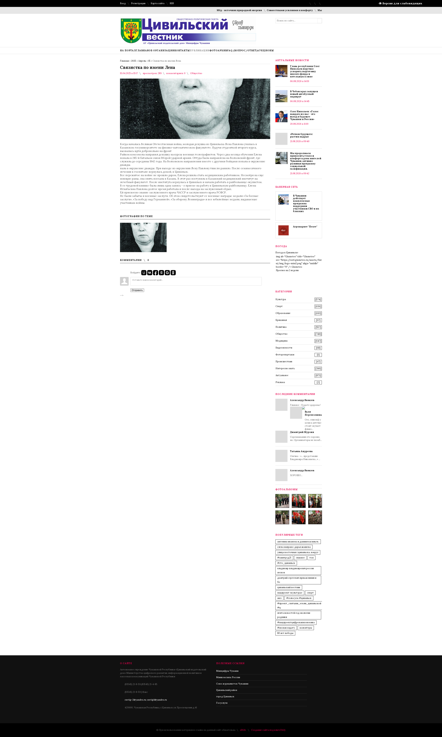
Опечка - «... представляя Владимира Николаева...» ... (305, 455)
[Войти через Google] (167, 272)
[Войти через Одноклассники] (173, 272)
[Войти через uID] (143, 272)
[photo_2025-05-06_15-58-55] (315, 517)
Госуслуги (221, 702)
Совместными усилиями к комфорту (274, 10)
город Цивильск (225, 696)
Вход (123, 3)
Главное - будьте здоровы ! (306, 414)
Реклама (280, 382)
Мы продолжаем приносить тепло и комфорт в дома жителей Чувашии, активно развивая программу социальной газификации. (305, 161)
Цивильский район (226, 690)
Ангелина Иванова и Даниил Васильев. (298, 541)
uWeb (243, 730)
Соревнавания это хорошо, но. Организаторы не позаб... (306, 436)
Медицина (281, 340)
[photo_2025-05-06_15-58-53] (282, 517)
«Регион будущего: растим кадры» (301, 135)
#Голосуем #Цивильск (298, 598)
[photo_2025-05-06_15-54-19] (282, 501)
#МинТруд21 (284, 557)
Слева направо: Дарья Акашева (294, 546)
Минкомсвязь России (228, 677)
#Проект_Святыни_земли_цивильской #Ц (299, 605)
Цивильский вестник (288, 587)
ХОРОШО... (302, 473)
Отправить (137, 290)
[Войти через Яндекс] (161, 272)
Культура (281, 299)
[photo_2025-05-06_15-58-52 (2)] (315, 501)
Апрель (142, 60)
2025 (133, 60)
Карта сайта (157, 3)
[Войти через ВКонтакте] (149, 272)
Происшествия (284, 361)
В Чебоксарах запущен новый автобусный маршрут (304, 94)
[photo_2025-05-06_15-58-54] (299, 517)
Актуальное (282, 375)
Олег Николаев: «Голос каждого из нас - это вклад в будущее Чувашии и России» (304, 115)
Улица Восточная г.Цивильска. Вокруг (297, 552)
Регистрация (138, 3)
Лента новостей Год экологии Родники (293, 615)
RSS (172, 3)
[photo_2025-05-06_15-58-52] (299, 501)
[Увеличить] (143, 237)
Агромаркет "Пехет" (305, 226)
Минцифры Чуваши (227, 670)
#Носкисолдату (286, 627)
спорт (310, 592)
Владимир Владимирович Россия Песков (295, 570)
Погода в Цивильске (286, 252)
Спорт (279, 306)
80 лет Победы (285, 633)
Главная (124, 60)
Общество (196, 73)
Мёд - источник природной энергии (223, 10)
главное (300, 557)
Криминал (281, 320)
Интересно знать (285, 368)
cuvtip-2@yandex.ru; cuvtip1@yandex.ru (146, 699)
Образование (283, 313)
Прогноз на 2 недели (287, 270)
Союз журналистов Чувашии (232, 683)
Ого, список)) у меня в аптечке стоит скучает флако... (313, 420)
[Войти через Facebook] (155, 272)
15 (149, 60)
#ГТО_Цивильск (286, 563)
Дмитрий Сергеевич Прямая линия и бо (296, 579)
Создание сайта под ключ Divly (268, 730)
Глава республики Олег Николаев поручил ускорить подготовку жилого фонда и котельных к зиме (305, 71)
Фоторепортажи (285, 354)
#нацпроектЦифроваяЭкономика (296, 622)
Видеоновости (284, 347)
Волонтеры (306, 627)
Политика (281, 327)
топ (311, 557)
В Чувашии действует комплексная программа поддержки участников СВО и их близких (306, 203)
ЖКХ (279, 598)
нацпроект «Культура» (289, 592)
